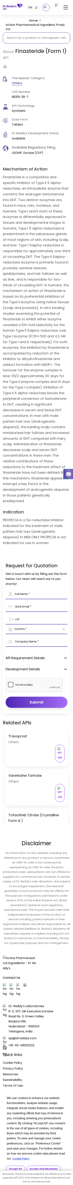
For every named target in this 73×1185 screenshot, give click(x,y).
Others (17, 83)
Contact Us (11, 978)
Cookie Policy (21, 1158)
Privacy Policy (13, 1068)
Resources (10, 1074)
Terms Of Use (13, 1085)
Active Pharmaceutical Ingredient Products (35, 27)
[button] (10, 619)
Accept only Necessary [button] (44, 1168)
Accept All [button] (15, 1168)
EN (30, 7)
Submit (36, 702)
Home (33, 20)
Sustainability (12, 1080)
